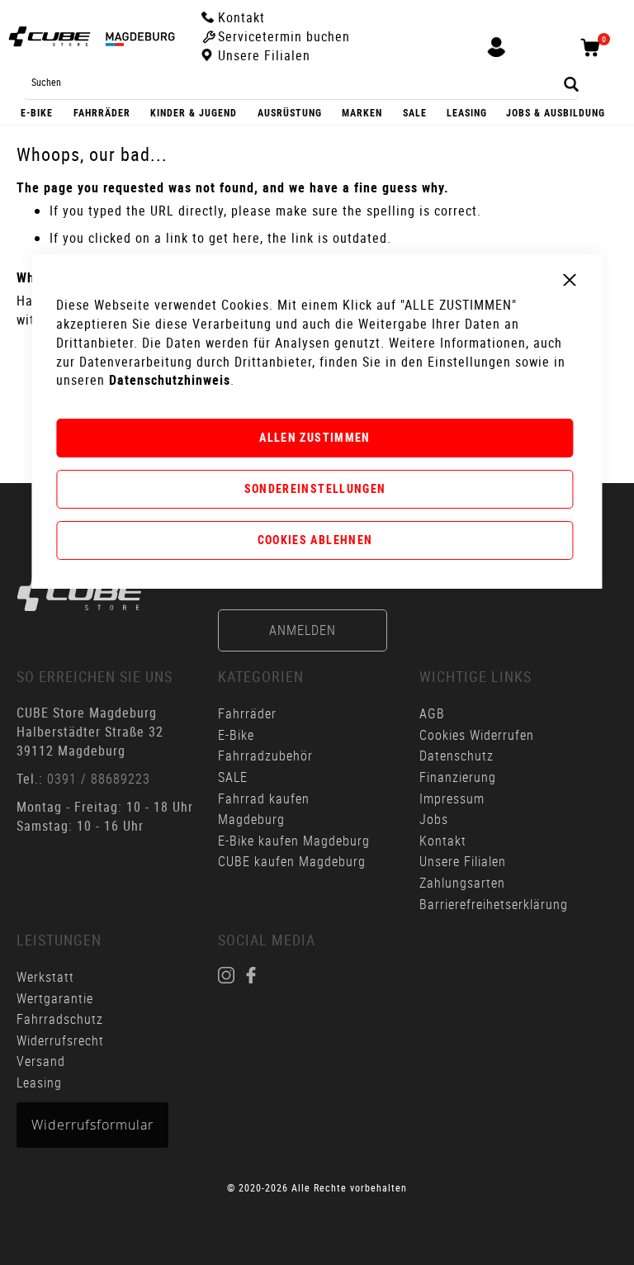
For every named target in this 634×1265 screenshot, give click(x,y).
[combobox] (301, 82)
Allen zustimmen (314, 437)
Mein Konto (496, 56)
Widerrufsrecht (60, 1040)
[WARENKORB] (595, 55)
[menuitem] (37, 112)
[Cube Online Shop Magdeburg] (91, 36)
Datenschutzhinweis (169, 380)
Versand (41, 1061)
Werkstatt (47, 977)
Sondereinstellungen (315, 488)
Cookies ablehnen (315, 539)
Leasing (39, 1082)
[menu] (317, 112)
